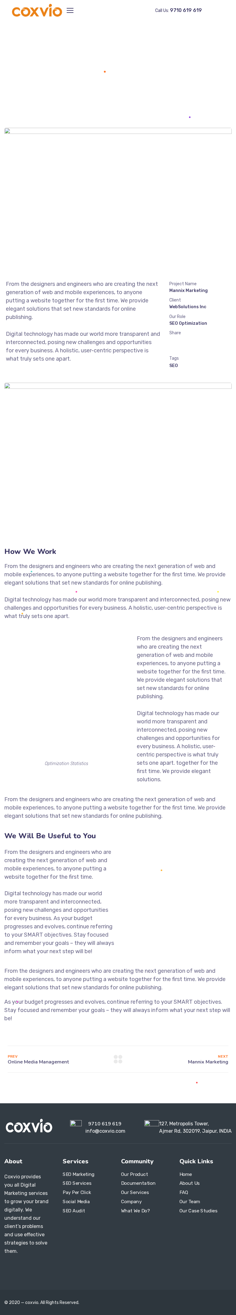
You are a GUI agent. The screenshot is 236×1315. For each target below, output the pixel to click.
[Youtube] (43, 1267)
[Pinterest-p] (22, 1277)
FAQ (183, 1192)
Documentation (138, 1183)
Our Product (134, 1174)
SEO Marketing (79, 1174)
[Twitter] (12, 1277)
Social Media (76, 1201)
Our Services (135, 1192)
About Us (189, 1183)
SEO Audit (74, 1211)
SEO (173, 365)
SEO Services (77, 1183)
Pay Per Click (77, 1192)
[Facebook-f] (12, 1267)
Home (94, 71)
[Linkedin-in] (33, 1267)
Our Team (189, 1201)
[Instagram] (22, 1267)
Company (131, 1201)
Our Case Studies (198, 1211)
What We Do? (135, 1211)
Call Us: (178, 10)
